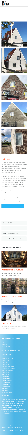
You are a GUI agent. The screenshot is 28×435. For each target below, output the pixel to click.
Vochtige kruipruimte (6, 380)
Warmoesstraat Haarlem (11, 297)
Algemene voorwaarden (7, 427)
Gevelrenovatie (5, 374)
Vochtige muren (5, 376)
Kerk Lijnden (6, 323)
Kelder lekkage (5, 362)
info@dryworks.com (15, 350)
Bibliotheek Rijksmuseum (12, 270)
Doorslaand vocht (5, 386)
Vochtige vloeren (5, 378)
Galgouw (5, 159)
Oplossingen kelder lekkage (8, 368)
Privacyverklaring (18, 427)
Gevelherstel (4, 390)
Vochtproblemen (5, 372)
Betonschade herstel (6, 392)
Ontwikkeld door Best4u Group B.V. (15, 430)
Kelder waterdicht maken (7, 366)
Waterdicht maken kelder (7, 358)
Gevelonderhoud (5, 388)
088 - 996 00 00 (5, 350)
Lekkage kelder (5, 364)
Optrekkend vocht (5, 382)
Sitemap (3, 430)
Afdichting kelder (5, 360)
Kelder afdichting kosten (7, 370)
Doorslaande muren (6, 384)
